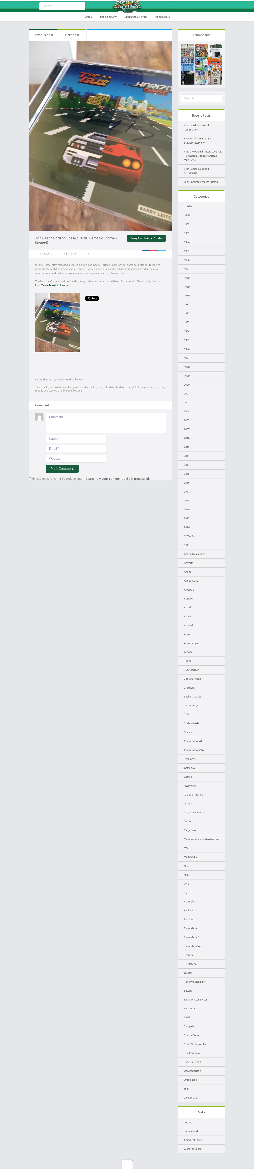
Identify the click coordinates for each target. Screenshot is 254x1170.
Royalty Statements (195, 981)
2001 (187, 393)
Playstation (190, 928)
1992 (187, 313)
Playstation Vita (193, 946)
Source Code (191, 1035)
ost (162, 387)
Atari (187, 634)
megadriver (147, 387)
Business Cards (192, 696)
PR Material (190, 963)
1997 (187, 357)
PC (185, 892)
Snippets (189, 1026)
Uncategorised (192, 1070)
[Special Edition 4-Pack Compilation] (187, 45)
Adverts (188, 562)
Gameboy (189, 767)
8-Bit (187, 545)
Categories (32, 6)
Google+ (154, 254)
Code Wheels (191, 723)
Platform (189, 919)
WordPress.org (193, 1148)
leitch (136, 387)
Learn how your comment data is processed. (118, 478)
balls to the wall (58, 387)
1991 (187, 304)
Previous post (43, 35)
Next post (72, 35)
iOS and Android (193, 794)
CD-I (186, 714)
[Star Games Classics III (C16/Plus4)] (187, 59)
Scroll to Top (242, 1157)
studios (53, 390)
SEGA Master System (196, 999)
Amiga (187, 571)
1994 (187, 331)
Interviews (190, 785)
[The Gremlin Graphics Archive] (127, 6)
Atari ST (189, 652)
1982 (187, 224)
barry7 (101, 387)
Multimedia (71, 379)
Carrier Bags (191, 705)
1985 (187, 251)
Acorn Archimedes (194, 554)
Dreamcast (190, 758)
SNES (187, 1017)
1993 (187, 322)
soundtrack (41, 390)
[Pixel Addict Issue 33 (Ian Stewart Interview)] (201, 45)
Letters (188, 803)
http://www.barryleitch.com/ (51, 285)
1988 (187, 277)
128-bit (188, 206)
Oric (186, 883)
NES (186, 874)
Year (81, 379)
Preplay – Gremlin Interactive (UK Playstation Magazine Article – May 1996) (203, 155)
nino (157, 387)
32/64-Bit (189, 536)
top (70, 390)
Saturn (188, 990)
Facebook (146, 254)
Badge (187, 660)
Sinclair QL (190, 1008)
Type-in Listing (192, 1061)
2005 (187, 420)
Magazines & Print (135, 16)
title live (62, 390)
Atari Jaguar (191, 643)
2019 (187, 509)
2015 (187, 473)
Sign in (222, 6)
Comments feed (193, 1140)
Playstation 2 (191, 937)
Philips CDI (190, 910)
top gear (78, 390)
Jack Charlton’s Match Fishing (201, 181)
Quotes (188, 972)
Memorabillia (162, 16)
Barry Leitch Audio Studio (146, 238)
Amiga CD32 (191, 580)
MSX (186, 848)
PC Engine (189, 901)
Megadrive (190, 830)
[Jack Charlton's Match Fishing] (201, 59)
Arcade (188, 607)
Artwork (189, 625)
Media (187, 821)
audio (45, 387)
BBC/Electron (191, 669)
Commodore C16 (194, 750)
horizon (110, 387)
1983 (187, 233)
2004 (187, 411)
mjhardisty (70, 253)
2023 (187, 518)
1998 (187, 366)
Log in (187, 1122)
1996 (187, 349)
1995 (187, 340)
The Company (108, 16)
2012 (187, 447)
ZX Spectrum (191, 1097)
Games (88, 16)
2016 (52, 379)
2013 (187, 455)
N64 (186, 865)
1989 (187, 286)
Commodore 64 (193, 741)
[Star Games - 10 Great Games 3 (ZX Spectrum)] (215, 59)
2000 (187, 384)
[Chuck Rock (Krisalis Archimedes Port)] (201, 73)
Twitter (162, 254)
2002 (187, 402)
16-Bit (187, 215)
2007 (187, 429)
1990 (187, 295)
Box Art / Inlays (192, 678)
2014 (187, 464)
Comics (188, 732)
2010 (187, 438)
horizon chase (124, 387)
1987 (187, 268)
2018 (187, 500)
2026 (187, 527)
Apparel (188, 598)
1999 (187, 375)
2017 (187, 491)
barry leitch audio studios (82, 387)
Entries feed (191, 1131)
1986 (187, 259)
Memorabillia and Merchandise (201, 839)
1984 (187, 242)
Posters (188, 955)
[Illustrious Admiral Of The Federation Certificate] (215, 73)
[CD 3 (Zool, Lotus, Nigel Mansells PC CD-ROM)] (187, 73)
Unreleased (190, 1079)
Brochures (190, 687)
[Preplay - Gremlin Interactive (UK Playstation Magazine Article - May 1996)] (215, 45)
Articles (188, 616)
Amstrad (189, 589)
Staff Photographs (195, 1044)
